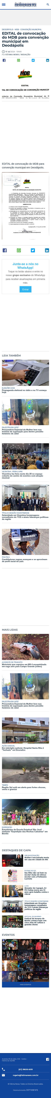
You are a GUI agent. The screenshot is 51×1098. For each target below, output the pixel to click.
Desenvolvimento (19, 1090)
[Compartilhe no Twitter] (33, 60)
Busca (47, 4)
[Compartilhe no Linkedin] (47, 60)
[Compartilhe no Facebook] (4, 60)
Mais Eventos (25, 985)
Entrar (25, 289)
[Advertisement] (25, 133)
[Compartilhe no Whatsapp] (18, 60)
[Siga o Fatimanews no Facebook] (47, 1059)
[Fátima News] (25, 4)
